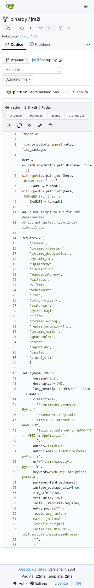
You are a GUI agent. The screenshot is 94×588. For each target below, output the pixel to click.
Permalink (36, 115)
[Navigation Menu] (86, 6)
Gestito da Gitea (32, 569)
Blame (56, 115)
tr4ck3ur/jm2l (28, 36)
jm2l (35, 19)
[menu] (20, 583)
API (78, 583)
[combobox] (32, 70)
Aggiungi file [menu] (16, 79)
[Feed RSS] (8, 28)
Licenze (61, 583)
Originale (16, 115)
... (66, 91)
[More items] (88, 44)
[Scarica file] (9, 125)
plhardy (18, 19)
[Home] (10, 6)
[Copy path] (60, 60)
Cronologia (76, 115)
